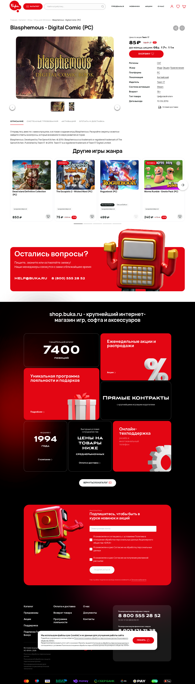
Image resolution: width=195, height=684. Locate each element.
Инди (159, 68)
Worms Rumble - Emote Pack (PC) (161, 192)
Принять (141, 640)
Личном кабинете (138, 580)
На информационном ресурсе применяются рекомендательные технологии (36, 666)
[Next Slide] (117, 107)
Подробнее (36, 412)
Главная (13, 20)
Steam (160, 87)
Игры (30, 20)
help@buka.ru (30, 278)
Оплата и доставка (88, 463)
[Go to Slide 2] (71, 106)
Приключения (177, 68)
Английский (163, 77)
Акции (148, 6)
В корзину (144, 54)
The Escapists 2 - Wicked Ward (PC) (74, 192)
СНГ (159, 63)
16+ (159, 92)
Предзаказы (31, 613)
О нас (161, 6)
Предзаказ (117, 6)
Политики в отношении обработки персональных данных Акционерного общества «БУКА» (123, 540)
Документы (90, 613)
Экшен (166, 68)
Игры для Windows (42, 20)
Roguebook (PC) (108, 192)
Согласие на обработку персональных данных (110, 643)
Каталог (22, 20)
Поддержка (31, 626)
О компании (44, 460)
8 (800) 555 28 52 (68, 278)
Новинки (134, 6)
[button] (65, 68)
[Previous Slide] (12, 107)
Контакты (88, 619)
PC (158, 73)
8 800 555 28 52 (139, 615)
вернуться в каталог (95, 483)
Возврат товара (62, 613)
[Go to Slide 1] (57, 106)
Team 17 (145, 38)
